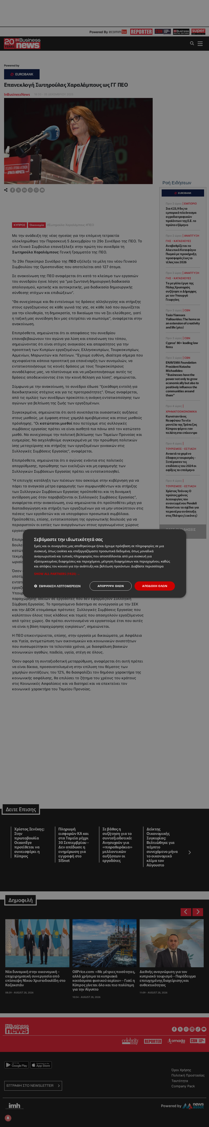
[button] (104, 574)
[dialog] (104, 563)
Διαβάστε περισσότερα (147, 566)
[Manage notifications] (8, 1118)
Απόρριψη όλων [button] (111, 586)
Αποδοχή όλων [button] (154, 586)
